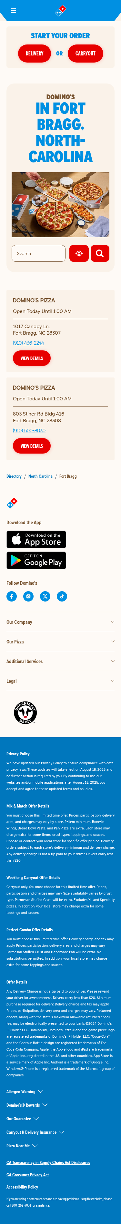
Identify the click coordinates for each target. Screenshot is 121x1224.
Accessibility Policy (22, 1187)
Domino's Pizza (34, 300)
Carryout (86, 53)
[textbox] (60, 1202)
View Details (32, 358)
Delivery (34, 53)
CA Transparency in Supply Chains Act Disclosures (48, 1162)
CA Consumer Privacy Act (27, 1175)
